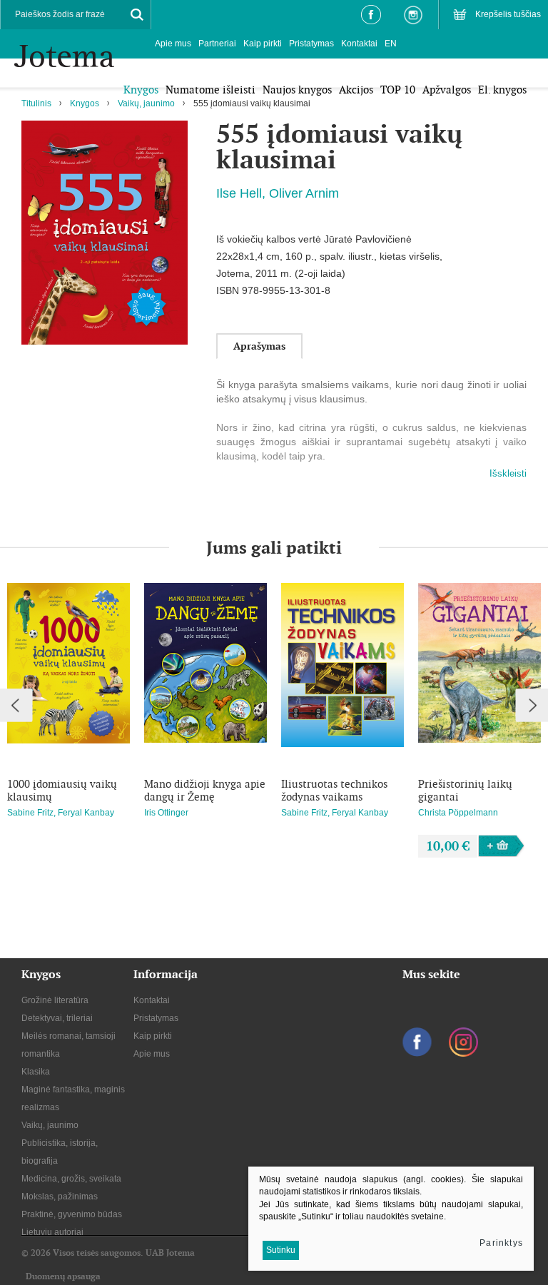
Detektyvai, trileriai (57, 1018)
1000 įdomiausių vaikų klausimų (62, 790)
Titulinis (36, 103)
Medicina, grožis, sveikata (71, 1179)
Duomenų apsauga (63, 1276)
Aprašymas (259, 346)
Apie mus (173, 44)
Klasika (35, 1072)
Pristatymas (311, 44)
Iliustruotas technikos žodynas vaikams (334, 790)
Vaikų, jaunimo (146, 103)
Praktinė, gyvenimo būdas (71, 1214)
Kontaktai (359, 44)
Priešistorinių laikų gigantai (465, 790)
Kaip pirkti (262, 44)
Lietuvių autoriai (52, 1232)
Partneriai (217, 44)
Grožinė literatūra (54, 1000)
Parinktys (501, 1243)
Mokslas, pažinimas (59, 1197)
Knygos (84, 103)
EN (391, 44)
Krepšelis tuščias (508, 14)
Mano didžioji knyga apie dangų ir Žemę (204, 790)
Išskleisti (508, 473)
